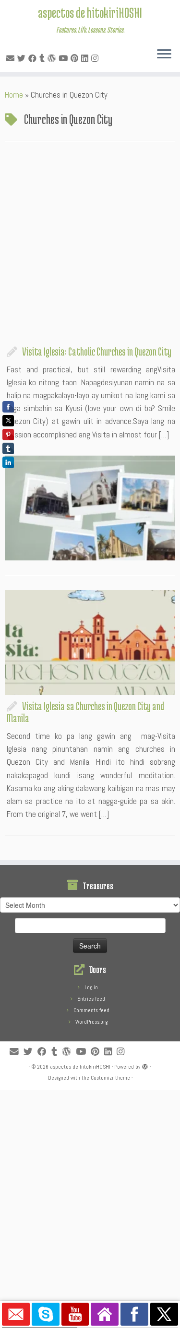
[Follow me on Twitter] (22, 58)
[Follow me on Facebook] (33, 58)
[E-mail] (11, 58)
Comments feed (91, 1010)
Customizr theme (110, 1077)
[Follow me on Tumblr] (43, 58)
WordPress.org (91, 1021)
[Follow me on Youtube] (65, 58)
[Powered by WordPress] (145, 1065)
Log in (91, 987)
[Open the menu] (164, 54)
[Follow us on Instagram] (96, 58)
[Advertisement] (90, 245)
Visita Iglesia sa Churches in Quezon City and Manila (85, 712)
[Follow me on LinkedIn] (86, 58)
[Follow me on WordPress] (53, 58)
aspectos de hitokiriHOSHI (90, 12)
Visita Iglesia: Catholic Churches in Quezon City (96, 351)
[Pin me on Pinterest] (76, 58)
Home (14, 94)
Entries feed (91, 998)
